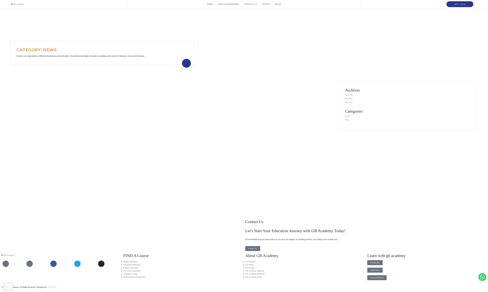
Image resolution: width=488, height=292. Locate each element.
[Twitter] (77, 264)
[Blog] (29, 264)
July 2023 (348, 99)
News (347, 120)
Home (210, 4)
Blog (278, 4)
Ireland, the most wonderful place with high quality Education (53, 186)
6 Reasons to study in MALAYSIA (192, 186)
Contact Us (250, 4)
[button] (459, 4)
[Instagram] (101, 264)
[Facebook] (53, 264)
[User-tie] (6, 264)
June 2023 (348, 102)
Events (266, 4)
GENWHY (52, 287)
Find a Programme (228, 4)
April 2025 (349, 95)
